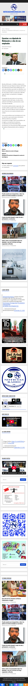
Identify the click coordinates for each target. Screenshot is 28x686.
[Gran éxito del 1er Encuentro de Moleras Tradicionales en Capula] (14, 589)
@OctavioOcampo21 (8, 296)
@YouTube (11, 443)
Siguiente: (13, 155)
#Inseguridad (13, 303)
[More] (21, 70)
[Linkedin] (8, 70)
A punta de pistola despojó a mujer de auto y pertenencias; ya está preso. (12, 218)
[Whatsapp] (13, 70)
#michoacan (6, 303)
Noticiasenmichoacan (6, 46)
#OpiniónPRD (6, 304)
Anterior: (10, 150)
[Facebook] (3, 70)
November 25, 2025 (19, 310)
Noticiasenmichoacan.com (14, 11)
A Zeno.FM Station (6, 409)
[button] (2, 24)
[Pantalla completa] (24, 473)
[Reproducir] (3, 473)
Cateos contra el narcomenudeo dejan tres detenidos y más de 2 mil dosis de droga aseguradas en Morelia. (12, 242)
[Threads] (18, 70)
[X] (6, 70)
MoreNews (19, 680)
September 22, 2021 (19, 447)
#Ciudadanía (21, 303)
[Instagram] (16, 70)
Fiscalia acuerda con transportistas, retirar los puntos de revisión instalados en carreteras (13, 194)
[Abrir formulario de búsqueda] (17, 24)
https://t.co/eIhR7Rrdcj (18, 441)
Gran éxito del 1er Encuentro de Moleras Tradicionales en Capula (11, 599)
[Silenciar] (22, 473)
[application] (14, 467)
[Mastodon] (11, 70)
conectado (15, 165)
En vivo (24, 24)
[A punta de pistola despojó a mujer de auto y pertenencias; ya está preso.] (14, 207)
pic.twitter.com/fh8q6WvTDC (11, 306)
